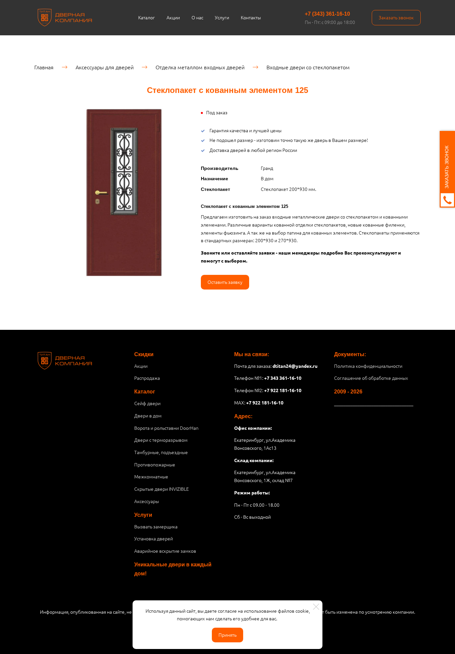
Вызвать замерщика (156, 526)
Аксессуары (146, 501)
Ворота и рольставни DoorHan (166, 427)
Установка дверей (153, 538)
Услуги (222, 17)
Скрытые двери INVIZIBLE (161, 488)
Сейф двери (147, 403)
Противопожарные (154, 464)
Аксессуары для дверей (105, 67)
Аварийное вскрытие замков (165, 550)
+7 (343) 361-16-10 (327, 14)
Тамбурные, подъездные (161, 452)
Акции (173, 17)
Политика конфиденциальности (368, 365)
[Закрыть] (316, 607)
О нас (197, 17)
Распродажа (147, 377)
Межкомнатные (151, 476)
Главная (44, 67)
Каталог (146, 17)
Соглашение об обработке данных (371, 377)
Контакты (251, 17)
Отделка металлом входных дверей (200, 67)
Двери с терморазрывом (161, 439)
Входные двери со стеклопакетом (308, 67)
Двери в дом (148, 415)
